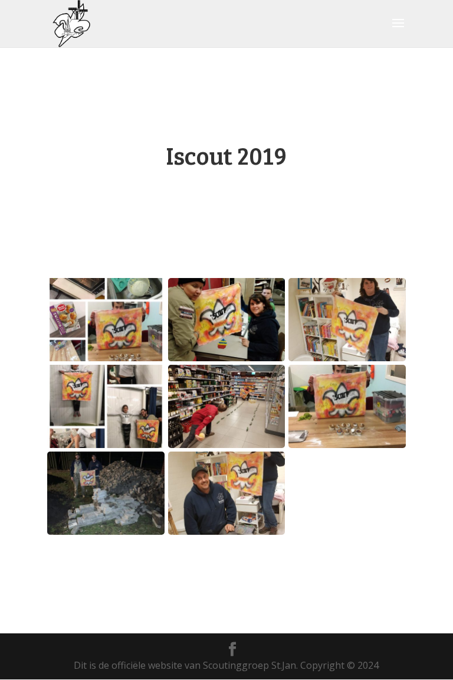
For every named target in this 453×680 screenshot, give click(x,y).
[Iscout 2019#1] (347, 358)
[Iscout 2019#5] (226, 358)
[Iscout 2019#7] (226, 444)
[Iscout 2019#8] (106, 531)
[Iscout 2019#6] (226, 531)
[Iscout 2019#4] (347, 444)
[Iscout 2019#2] (106, 444)
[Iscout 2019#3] (106, 358)
